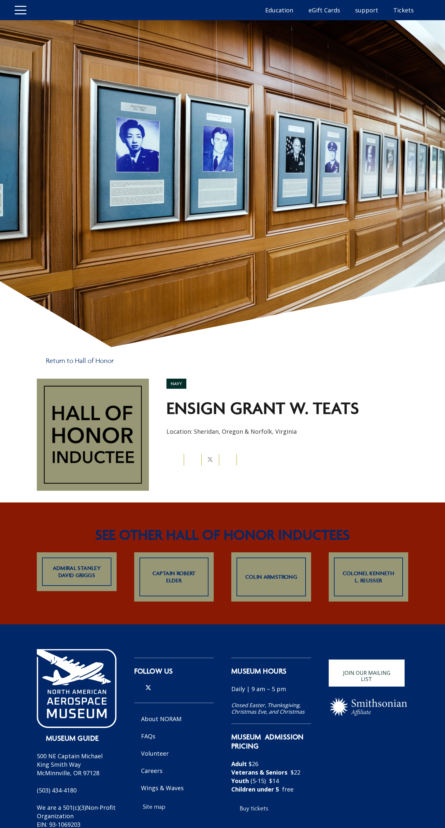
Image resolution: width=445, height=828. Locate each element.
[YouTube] (169, 687)
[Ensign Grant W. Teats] (93, 383)
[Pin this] (228, 460)
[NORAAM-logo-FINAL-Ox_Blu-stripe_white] (77, 688)
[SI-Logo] (369, 707)
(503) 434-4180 (57, 790)
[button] (20, 10)
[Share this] (193, 460)
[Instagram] (136, 688)
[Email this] (175, 460)
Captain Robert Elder (173, 577)
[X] (148, 688)
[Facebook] (159, 687)
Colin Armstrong (271, 577)
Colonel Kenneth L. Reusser (368, 577)
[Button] (50, 10)
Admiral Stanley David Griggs (77, 571)
